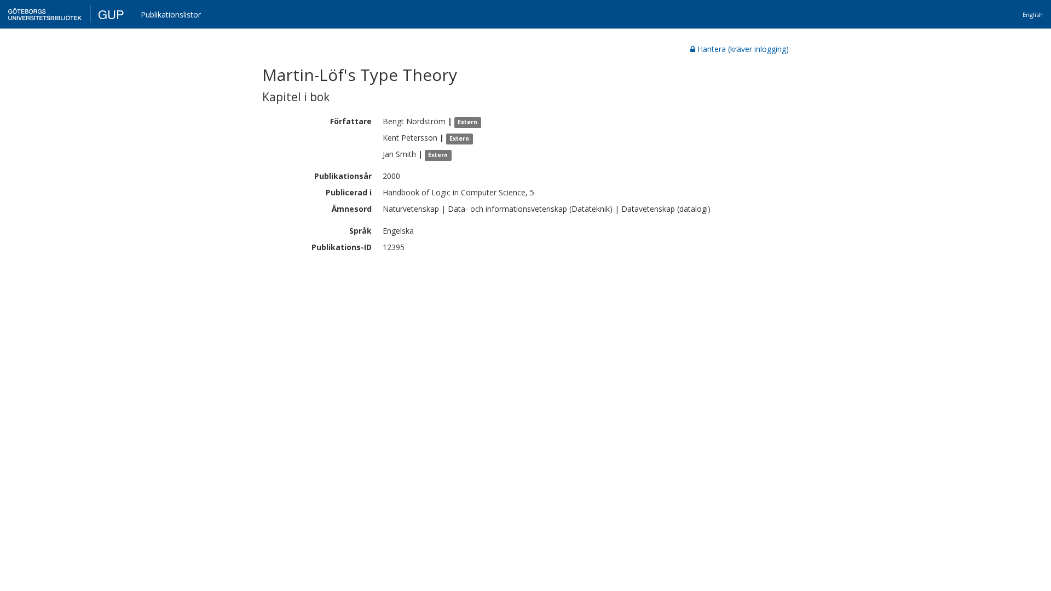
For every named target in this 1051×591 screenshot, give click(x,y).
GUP (111, 13)
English (1033, 14)
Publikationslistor (171, 14)
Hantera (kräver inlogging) (743, 49)
